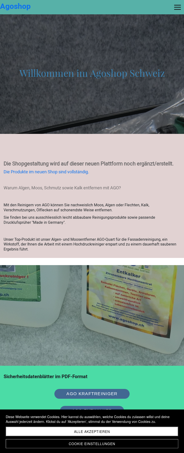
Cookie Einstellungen (92, 443)
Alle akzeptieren (92, 431)
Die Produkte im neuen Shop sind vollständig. (46, 172)
